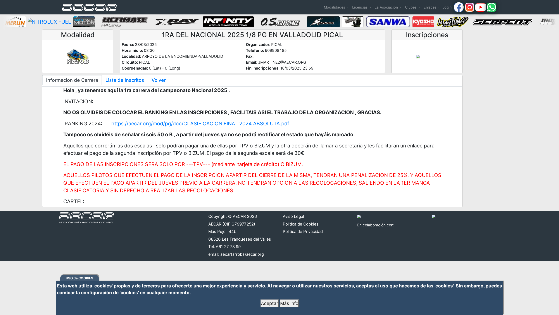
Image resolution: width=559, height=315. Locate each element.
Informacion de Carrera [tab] (72, 80)
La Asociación (387, 7)
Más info (289, 303)
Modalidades (335, 7)
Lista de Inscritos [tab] (124, 80)
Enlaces (430, 7)
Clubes (411, 7)
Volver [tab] (159, 80)
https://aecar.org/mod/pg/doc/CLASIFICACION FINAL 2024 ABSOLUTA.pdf (200, 124)
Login (447, 7)
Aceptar (269, 303)
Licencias (360, 7)
